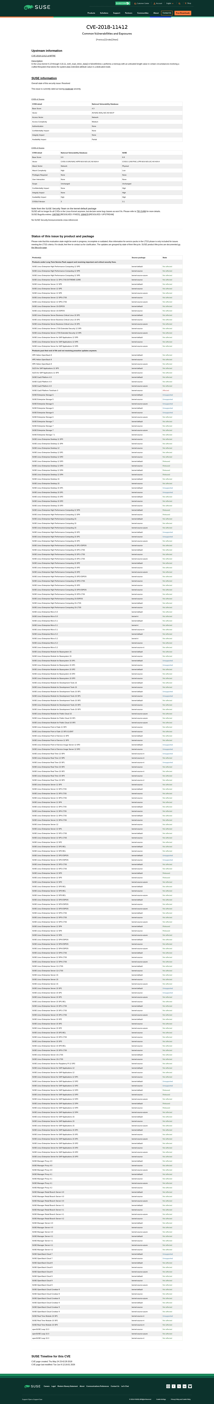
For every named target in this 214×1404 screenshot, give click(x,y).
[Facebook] (173, 1386)
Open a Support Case (35, 1399)
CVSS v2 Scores (37, 99)
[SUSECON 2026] (122, 3)
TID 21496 (141, 211)
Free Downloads (183, 13)
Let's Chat (125, 1386)
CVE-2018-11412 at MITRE (43, 56)
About (82, 1386)
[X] (179, 1386)
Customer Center (143, 3)
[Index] (109, 39)
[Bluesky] (190, 1386)
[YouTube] (168, 1386)
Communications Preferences (97, 1386)
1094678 (85, 214)
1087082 (56, 214)
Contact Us (167, 13)
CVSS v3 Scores (37, 148)
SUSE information (44, 78)
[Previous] (100, 39)
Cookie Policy (186, 1399)
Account (159, 3)
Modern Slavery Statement (67, 1386)
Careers (47, 1386)
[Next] (115, 39)
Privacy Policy (175, 1399)
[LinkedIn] (184, 1386)
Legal (53, 1386)
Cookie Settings (161, 1399)
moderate (69, 89)
